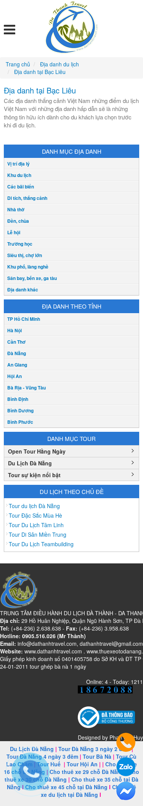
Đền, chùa (18, 220)
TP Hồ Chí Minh (23, 318)
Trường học (19, 243)
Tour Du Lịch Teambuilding (41, 544)
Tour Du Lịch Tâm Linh (36, 525)
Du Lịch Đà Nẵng (30, 463)
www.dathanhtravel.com (53, 651)
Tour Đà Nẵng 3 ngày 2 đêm (94, 749)
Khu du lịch (19, 175)
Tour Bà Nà (97, 756)
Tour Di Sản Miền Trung (37, 534)
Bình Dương (20, 410)
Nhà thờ (15, 209)
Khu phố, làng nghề (27, 266)
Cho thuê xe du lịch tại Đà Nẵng (89, 790)
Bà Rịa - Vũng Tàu (26, 387)
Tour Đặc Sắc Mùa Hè (35, 515)
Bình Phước (20, 421)
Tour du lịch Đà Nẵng (34, 506)
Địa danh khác (22, 289)
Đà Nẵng (16, 353)
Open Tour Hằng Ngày (37, 451)
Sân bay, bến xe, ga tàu (32, 278)
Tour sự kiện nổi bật (34, 475)
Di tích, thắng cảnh (27, 198)
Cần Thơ (16, 341)
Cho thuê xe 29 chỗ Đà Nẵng (87, 771)
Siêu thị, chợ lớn (24, 255)
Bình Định (17, 399)
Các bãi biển (20, 186)
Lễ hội (13, 232)
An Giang (17, 364)
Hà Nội (14, 330)
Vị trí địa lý (18, 163)
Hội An (14, 376)
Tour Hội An (82, 764)
